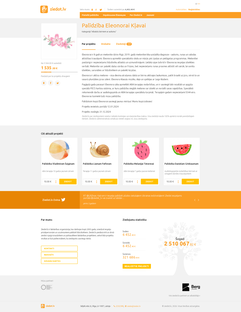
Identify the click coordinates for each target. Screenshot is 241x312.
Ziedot (68, 181)
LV (196, 4)
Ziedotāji (123, 44)
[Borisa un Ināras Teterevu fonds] (111, 287)
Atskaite (105, 44)
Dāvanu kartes (52, 261)
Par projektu (89, 44)
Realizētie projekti (137, 266)
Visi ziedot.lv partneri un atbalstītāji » (184, 296)
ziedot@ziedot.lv (134, 306)
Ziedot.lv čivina (51, 199)
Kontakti (49, 248)
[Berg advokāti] (191, 287)
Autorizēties (181, 9)
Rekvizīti (49, 255)
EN (199, 4)
